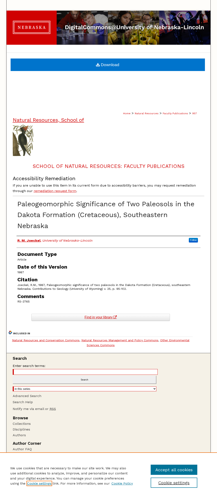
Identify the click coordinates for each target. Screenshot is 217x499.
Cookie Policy (122, 483)
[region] (108, 475)
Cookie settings (39, 483)
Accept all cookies (174, 469)
